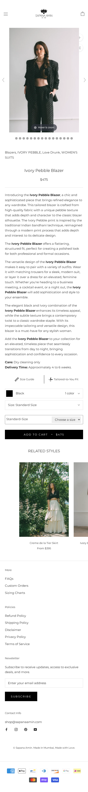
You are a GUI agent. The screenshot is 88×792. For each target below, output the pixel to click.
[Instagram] (16, 729)
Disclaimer (13, 630)
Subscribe (21, 696)
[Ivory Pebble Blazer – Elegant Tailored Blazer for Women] (53, 138)
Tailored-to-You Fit (66, 379)
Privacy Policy (15, 637)
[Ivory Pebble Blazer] (16, 138)
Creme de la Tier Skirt (44, 543)
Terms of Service (17, 644)
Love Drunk (51, 152)
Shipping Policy (16, 623)
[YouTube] (35, 729)
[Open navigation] (6, 14)
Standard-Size (17, 419)
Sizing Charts (15, 593)
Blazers (10, 152)
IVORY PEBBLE (29, 152)
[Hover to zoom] (44, 80)
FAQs (9, 579)
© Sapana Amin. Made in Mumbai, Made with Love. (44, 747)
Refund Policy (15, 616)
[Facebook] (6, 729)
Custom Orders (16, 586)
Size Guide (27, 379)
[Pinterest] (25, 729)
